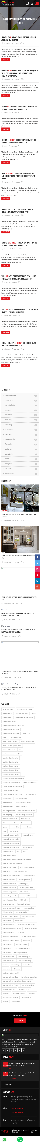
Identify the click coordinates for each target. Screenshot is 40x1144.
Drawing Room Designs (21, 807)
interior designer (23, 884)
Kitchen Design (20, 424)
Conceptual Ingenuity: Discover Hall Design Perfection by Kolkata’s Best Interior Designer (18, 631)
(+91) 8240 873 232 (17, 1112)
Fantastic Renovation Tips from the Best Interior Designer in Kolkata (19, 244)
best (20, 750)
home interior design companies (11, 839)
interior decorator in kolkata (9, 867)
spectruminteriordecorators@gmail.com (23, 1120)
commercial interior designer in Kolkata (12, 786)
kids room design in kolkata (9, 896)
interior (25, 851)
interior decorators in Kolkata (27, 867)
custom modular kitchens (21, 798)
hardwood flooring (27, 827)
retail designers (7, 953)
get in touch (20, 1020)
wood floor (5, 1001)
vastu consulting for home (9, 989)
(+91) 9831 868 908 (17, 1108)
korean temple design (29, 908)
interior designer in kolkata (9, 888)
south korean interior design (24, 961)
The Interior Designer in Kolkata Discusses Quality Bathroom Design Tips (19, 311)
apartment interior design (22, 713)
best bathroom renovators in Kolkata (11, 754)
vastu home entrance (24, 989)
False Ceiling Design (20, 405)
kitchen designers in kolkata (10, 900)
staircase (5, 965)
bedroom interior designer (27, 742)
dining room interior (8, 807)
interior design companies (20, 871)
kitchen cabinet (31, 896)
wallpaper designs (26, 997)
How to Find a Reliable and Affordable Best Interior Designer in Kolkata (19, 515)
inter (18, 851)
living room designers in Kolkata (10, 916)
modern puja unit (7, 920)
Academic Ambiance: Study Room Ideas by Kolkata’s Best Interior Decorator (20, 672)
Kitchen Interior (20, 429)
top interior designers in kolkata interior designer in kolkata (17, 981)
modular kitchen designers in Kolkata (12, 928)
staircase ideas (26, 965)
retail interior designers (8, 957)
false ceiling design (7, 815)
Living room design (7, 912)
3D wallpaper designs (8, 709)
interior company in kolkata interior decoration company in (17, 859)
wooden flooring (16, 1001)
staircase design (15, 965)
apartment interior (7, 713)
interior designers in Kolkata (26, 888)
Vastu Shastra (20, 468)
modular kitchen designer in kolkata (26, 924)
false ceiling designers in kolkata (24, 815)
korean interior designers (23, 904)
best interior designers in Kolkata (11, 774)
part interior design (7, 944)
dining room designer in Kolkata (23, 802)
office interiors (26, 940)
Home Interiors (20, 415)
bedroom (5, 738)
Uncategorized (20, 463)
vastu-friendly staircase (19, 993)
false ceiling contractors (9, 811)
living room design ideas (21, 912)
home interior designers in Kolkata (11, 847)
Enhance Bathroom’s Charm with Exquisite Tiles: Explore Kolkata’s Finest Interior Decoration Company (19, 73)
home (4, 831)
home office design (27, 847)
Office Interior (20, 444)
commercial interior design (30, 782)
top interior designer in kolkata (10, 977)
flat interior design (25, 819)
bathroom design (7, 717)
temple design (6, 969)
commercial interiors (31, 794)
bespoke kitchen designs (9, 750)
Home (20, 23)
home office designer (8, 851)
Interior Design (20, 420)
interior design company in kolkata (11, 876)
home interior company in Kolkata (11, 835)
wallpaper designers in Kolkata (10, 997)
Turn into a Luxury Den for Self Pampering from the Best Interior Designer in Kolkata (19, 176)
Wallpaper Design (20, 473)
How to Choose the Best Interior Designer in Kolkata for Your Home (19, 598)
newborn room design (8, 932)
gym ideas (5, 827)
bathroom (34, 713)
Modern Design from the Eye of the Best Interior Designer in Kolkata (18, 141)
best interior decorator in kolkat (10, 758)
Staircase (20, 459)
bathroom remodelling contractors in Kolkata (13, 725)
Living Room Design (20, 439)
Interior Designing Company (10, 892)
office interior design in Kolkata (10, 936)
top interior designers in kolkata (29, 977)
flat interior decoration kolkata (10, 819)
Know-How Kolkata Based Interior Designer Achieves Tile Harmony (18, 38)
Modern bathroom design (28, 916)
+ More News (7, 1084)
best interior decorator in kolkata (11, 762)
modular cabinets (19, 920)
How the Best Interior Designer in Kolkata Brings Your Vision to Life (19, 557)
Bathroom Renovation (20, 395)
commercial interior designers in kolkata (13, 794)
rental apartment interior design (22, 949)
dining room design (7, 802)
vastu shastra (6, 993)
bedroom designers (16, 738)
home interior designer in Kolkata (11, 843)
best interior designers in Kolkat (10, 770)
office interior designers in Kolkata (11, 940)
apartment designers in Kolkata (24, 709)
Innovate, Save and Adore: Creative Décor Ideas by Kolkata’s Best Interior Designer (18, 689)
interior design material (29, 876)
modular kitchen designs (31, 928)
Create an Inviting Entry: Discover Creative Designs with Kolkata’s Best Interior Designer (17, 615)
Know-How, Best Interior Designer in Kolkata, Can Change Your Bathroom (17, 211)
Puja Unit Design (20, 449)
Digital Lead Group (34, 1131)
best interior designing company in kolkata (13, 778)
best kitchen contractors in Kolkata (11, 782)
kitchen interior (24, 900)
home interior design (28, 835)
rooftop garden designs (8, 961)
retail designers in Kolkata (20, 953)
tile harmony (17, 969)
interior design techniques (9, 884)
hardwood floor (15, 827)
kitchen (22, 896)
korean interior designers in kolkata (11, 908)
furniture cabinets (25, 823)
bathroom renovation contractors (11, 734)
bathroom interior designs (9, 721)
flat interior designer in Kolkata (10, 823)
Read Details (6, 60)
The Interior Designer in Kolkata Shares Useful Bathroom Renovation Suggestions (18, 277)
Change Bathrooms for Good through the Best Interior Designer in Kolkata (19, 108)
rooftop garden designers (24, 957)
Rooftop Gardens (20, 454)
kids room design (24, 892)
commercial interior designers (10, 790)
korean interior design (8, 904)
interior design (6, 871)
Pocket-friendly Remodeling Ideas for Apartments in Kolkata (18, 344)
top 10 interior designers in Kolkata (11, 973)
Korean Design (20, 434)
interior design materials (9, 880)
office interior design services (29, 936)
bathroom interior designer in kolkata (24, 717)
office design (21, 932)
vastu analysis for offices (28, 985)
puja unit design (7, 949)
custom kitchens (7, 798)
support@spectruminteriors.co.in (21, 1123)
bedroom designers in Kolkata (10, 742)
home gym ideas (14, 831)
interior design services (24, 880)
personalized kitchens (21, 944)
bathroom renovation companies (11, 729)
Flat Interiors (20, 410)
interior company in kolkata (9, 855)
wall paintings (32, 993)
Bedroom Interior (20, 400)
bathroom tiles (26, 734)
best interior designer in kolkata (10, 766)
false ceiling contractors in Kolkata (26, 811)
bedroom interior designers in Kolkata (12, 746)
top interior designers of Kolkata (10, 985)
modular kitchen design (8, 924)
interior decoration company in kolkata (12, 863)
